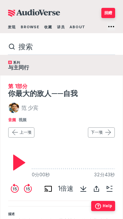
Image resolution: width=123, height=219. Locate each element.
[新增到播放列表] (109, 189)
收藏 (48, 27)
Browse (30, 27)
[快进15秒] (27, 188)
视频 (23, 120)
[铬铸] (48, 189)
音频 (12, 120)
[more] (111, 27)
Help (107, 205)
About (77, 27)
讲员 (61, 27)
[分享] (96, 189)
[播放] (17, 162)
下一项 (97, 132)
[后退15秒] (14, 188)
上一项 (25, 132)
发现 (12, 27)
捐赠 (108, 12)
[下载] (83, 189)
